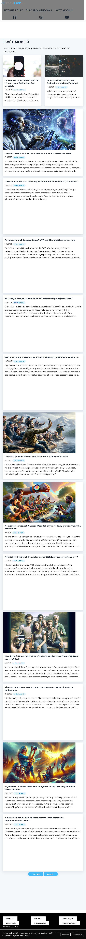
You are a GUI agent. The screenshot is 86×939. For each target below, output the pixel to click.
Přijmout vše (65, 934)
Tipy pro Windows (39, 10)
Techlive (10, 919)
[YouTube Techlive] (67, 17)
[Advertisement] (43, 22)
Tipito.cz (38, 919)
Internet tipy (13, 10)
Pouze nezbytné (78, 934)
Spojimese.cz (40, 923)
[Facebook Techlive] (15, 17)
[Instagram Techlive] (41, 17)
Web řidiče (11, 923)
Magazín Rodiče (69, 923)
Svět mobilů (64, 10)
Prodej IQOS (67, 919)
